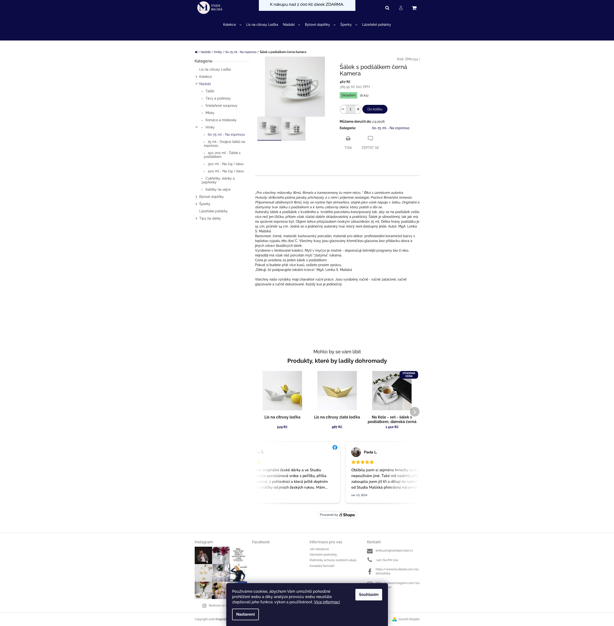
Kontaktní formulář (322, 566)
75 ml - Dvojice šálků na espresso (224, 144)
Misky (209, 113)
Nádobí (205, 84)
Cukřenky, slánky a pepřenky (218, 180)
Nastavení (245, 614)
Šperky (204, 204)
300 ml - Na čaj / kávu (225, 164)
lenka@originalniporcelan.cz (394, 550)
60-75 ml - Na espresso (226, 134)
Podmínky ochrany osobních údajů (333, 560)
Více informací (327, 602)
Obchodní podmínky (323, 554)
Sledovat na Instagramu (225, 605)
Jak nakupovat (319, 549)
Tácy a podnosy (218, 98)
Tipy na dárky (210, 218)
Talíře (209, 91)
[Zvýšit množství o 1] (358, 109)
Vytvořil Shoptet (409, 619)
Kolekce (205, 77)
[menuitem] (232, 24)
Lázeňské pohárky (213, 211)
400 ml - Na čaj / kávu (225, 171)
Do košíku (374, 109)
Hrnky (210, 127)
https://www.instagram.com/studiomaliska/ (398, 585)
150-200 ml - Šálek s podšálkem (222, 155)
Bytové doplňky (211, 197)
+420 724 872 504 (387, 560)
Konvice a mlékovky (221, 120)
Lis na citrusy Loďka (215, 69)
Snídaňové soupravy (221, 106)
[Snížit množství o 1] (343, 109)
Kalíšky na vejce (218, 189)
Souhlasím (369, 594)
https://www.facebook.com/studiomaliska (397, 571)
